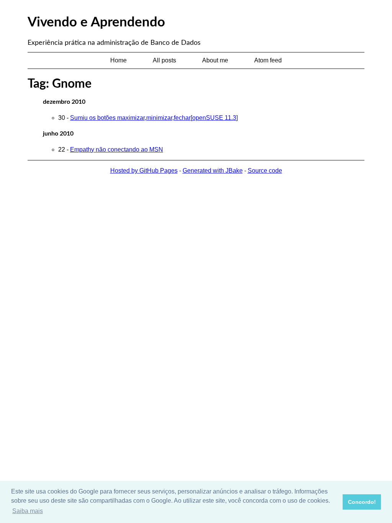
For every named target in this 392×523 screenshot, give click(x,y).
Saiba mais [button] (27, 511)
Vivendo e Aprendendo (96, 22)
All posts (164, 60)
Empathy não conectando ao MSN (116, 149)
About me (215, 60)
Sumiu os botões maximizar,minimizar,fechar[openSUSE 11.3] (154, 117)
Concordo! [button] (362, 502)
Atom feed (268, 60)
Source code (265, 170)
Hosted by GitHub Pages (144, 170)
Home (118, 60)
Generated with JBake (213, 170)
